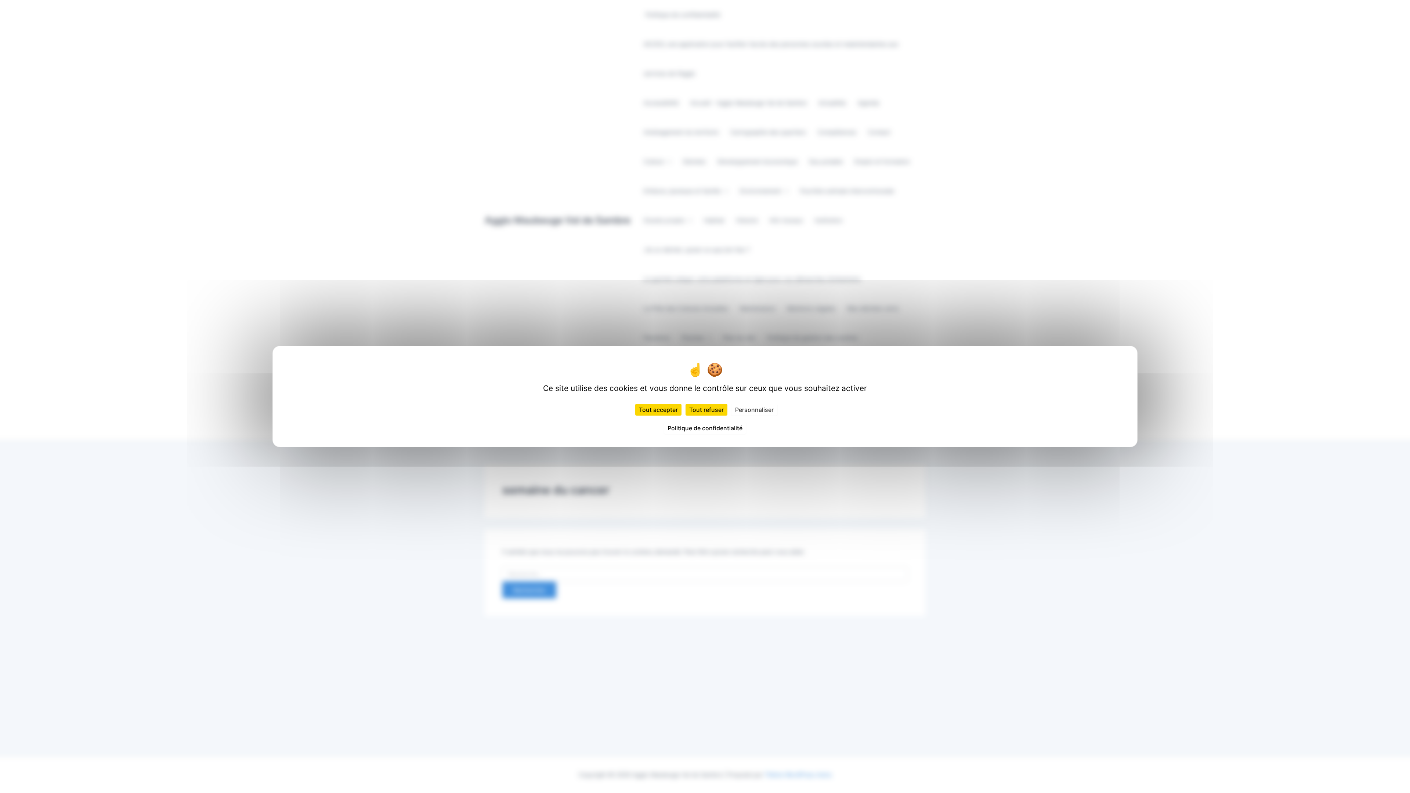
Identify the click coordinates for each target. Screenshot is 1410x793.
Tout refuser (706, 409)
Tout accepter (658, 409)
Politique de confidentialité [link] (705, 428)
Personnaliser (754, 409)
